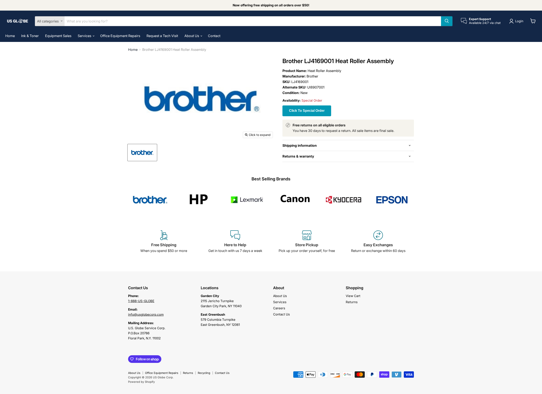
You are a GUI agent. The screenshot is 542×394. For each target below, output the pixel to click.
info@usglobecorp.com (146, 314)
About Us (192, 35)
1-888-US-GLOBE (141, 301)
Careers (279, 308)
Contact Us (281, 314)
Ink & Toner (30, 35)
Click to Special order (307, 110)
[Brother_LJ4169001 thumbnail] (142, 152)
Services (85, 35)
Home (10, 35)
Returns (352, 302)
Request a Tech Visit (162, 35)
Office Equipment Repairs (120, 35)
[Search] (446, 21)
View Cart (353, 296)
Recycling (204, 373)
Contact (214, 35)
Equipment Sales (58, 35)
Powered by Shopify (141, 381)
